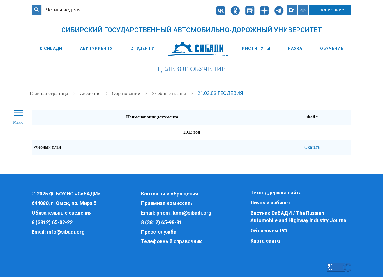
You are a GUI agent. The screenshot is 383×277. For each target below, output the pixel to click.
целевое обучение (191, 69)
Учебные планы (169, 93)
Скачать (312, 147)
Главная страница (50, 93)
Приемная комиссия (165, 203)
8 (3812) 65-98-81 (161, 222)
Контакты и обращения (169, 194)
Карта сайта (265, 241)
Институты (256, 48)
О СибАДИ (51, 48)
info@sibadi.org (66, 232)
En (292, 10)
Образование (126, 93)
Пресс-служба (158, 232)
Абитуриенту (96, 48)
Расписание (330, 10)
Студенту (142, 48)
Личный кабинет (270, 203)
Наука (295, 48)
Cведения (91, 93)
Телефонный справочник (171, 241)
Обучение (331, 48)
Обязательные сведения (62, 213)
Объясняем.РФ (268, 231)
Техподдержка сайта (276, 192)
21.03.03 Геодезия (220, 93)
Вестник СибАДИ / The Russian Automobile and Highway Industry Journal (299, 216)
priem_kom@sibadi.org (183, 213)
